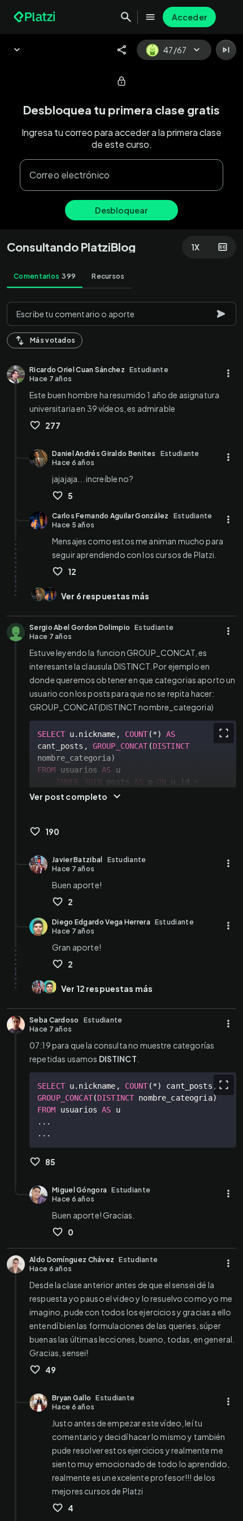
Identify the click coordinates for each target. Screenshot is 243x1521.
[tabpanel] (121, 908)
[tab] (45, 276)
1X (195, 247)
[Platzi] (36, 17)
